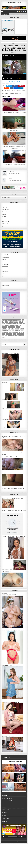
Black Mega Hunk (14, 130)
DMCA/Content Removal (14, 81)
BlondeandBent (5, 209)
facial (9, 327)
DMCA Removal (5, 818)
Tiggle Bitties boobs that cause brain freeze (12, 701)
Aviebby (3, 399)
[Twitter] (17, 11)
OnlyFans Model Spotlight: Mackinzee (10, 353)
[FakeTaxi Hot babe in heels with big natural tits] (12, 469)
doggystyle (4, 327)
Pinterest (22, 85)
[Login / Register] (25, 11)
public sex (21, 332)
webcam (14, 93)
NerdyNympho (5, 221)
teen (3, 335)
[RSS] (19, 11)
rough (14, 334)
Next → (10, 178)
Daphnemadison (5, 273)
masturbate (9, 93)
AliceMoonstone (5, 419)
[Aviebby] (11, 399)
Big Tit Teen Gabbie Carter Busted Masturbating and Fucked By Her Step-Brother (14, 47)
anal (23, 320)
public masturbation (13, 332)
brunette (12, 323)
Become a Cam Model (7, 800)
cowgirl (23, 323)
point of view (8, 330)
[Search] (21, 11)
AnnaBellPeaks (5, 271)
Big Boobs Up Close (6, 571)
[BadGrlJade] (13, 427)
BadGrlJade (4, 427)
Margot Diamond (5, 264)
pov (13, 330)
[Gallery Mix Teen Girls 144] (19, 569)
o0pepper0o (5, 261)
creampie (3, 325)
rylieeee (4, 204)
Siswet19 (4, 216)
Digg (16, 87)
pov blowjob (17, 330)
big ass (6, 322)
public (22, 330)
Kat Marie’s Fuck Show (7, 665)
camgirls (4, 92)
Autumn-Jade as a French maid (9, 594)
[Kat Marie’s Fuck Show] (12, 698)
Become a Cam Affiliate (7, 798)
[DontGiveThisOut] (17, 391)
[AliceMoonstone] (15, 419)
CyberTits (4, 226)
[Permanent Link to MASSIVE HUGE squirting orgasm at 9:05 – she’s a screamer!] (14, 104)
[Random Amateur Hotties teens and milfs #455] (8, 508)
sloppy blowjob (20, 334)
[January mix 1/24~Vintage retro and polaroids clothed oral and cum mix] (12, 534)
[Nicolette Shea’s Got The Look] (12, 751)
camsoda (15, 92)
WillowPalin (4, 211)
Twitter (9, 85)
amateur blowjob (10, 320)
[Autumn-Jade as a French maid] (12, 627)
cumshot (8, 325)
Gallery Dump (5, 497)
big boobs (11, 90)
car (19, 323)
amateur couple (18, 320)
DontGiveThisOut (6, 391)
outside (21, 328)
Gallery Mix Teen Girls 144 (7, 569)
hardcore (4, 93)
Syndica (3, 276)
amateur (3, 320)
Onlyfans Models (6, 351)
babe (3, 322)
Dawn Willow (5, 266)
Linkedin (21, 87)
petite (3, 330)
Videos (14, 43)
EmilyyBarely (5, 223)
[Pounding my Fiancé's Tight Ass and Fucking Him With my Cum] (12, 486)
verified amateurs (20, 335)
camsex (10, 92)
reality (3, 334)
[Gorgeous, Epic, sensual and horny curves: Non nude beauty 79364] (16, 558)
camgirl (23, 90)
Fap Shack (4, 287)
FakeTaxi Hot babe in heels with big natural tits (12, 456)
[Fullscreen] (24, 836)
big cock (16, 322)
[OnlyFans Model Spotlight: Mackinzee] (10, 375)
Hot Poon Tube (5, 283)
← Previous (11, 171)
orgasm (12, 328)
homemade (18, 327)
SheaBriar (4, 214)
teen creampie (12, 335)
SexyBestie (4, 408)
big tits (15, 90)
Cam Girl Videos (5, 285)
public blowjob (5, 332)
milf (9, 328)
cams (7, 92)
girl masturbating (21, 92)
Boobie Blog (4, 593)
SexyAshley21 (5, 207)
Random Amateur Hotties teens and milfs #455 (12, 498)
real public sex (9, 334)
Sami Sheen (4, 219)
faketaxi (13, 327)
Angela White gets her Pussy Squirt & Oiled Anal (13, 630)
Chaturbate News (14, 3)
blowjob (19, 90)
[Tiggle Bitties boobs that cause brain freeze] (12, 733)
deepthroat (14, 325)
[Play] (3, 836)
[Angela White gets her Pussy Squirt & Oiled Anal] (12, 663)
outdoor (17, 328)
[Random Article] (23, 11)
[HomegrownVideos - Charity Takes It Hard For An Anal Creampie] (12, 450)
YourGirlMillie (5, 254)
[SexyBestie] (13, 408)
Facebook (15, 85)
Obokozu (4, 269)
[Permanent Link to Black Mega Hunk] (14, 122)
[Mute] (22, 836)
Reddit (7, 87)
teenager (6, 335)
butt (17, 323)
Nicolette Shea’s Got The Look (8, 736)
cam (7, 90)
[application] (14, 831)
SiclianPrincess (5, 257)
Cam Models (4, 382)
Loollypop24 (4, 259)
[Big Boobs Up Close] (12, 586)
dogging (19, 325)
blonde (3, 323)
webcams (18, 93)
